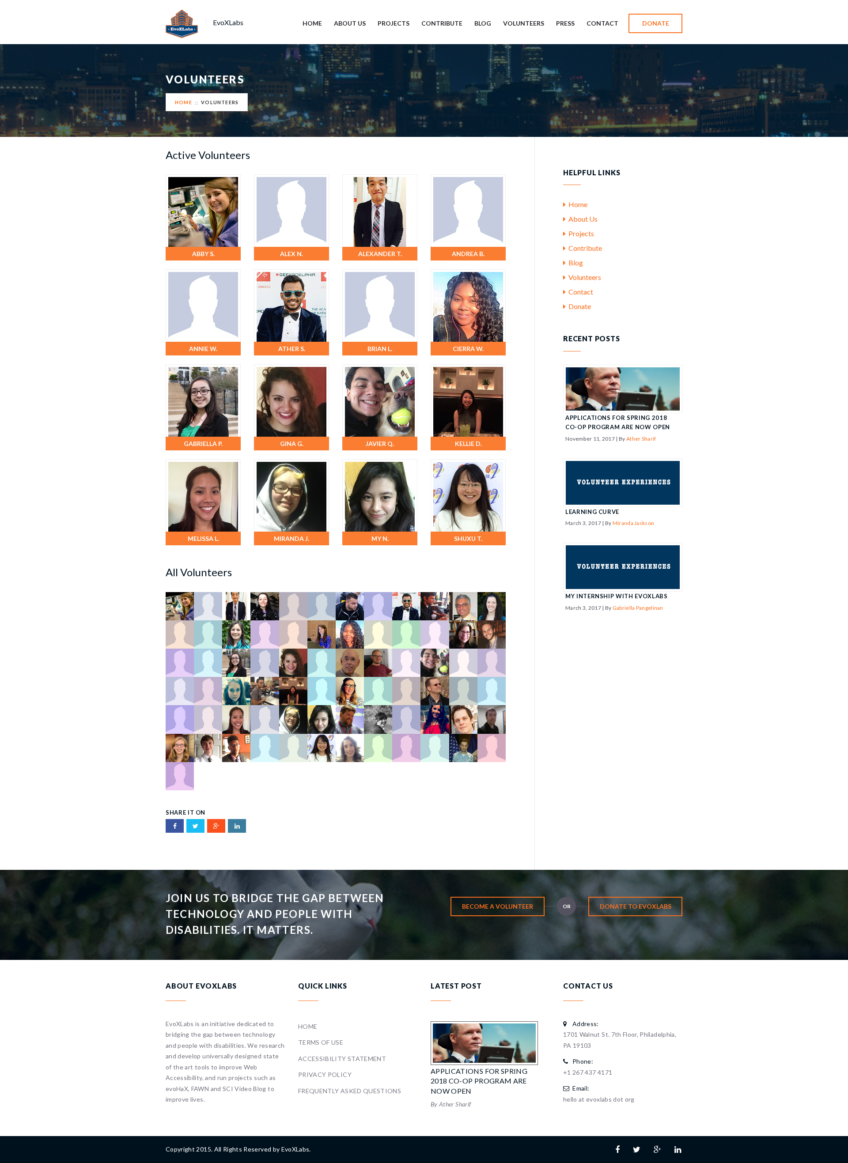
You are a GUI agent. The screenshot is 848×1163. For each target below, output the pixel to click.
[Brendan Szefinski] (180, 634)
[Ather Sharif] (291, 305)
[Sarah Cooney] (180, 747)
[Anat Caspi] (264, 605)
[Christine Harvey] (321, 634)
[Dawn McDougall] (434, 634)
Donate (655, 23)
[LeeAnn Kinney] (350, 690)
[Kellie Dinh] (468, 400)
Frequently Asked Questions (349, 1091)
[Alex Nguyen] (291, 210)
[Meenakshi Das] (208, 718)
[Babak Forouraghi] (463, 605)
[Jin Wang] (491, 662)
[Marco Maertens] (434, 690)
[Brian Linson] (379, 305)
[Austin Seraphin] (434, 605)
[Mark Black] (463, 690)
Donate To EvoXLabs (635, 906)
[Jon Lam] (180, 690)
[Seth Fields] (236, 747)
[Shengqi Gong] (293, 747)
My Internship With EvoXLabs (616, 596)
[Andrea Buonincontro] (468, 210)
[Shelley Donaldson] (264, 747)
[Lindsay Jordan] (406, 690)
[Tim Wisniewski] (406, 747)
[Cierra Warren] (468, 305)
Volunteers (523, 23)
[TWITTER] (195, 826)
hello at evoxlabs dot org (599, 1099)
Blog (482, 23)
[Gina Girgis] (291, 400)
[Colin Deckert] (378, 634)
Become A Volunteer (497, 906)
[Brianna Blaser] (236, 634)
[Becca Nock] (491, 605)
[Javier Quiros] (379, 400)
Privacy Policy (325, 1074)
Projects (393, 23)
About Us (350, 23)
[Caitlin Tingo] (264, 634)
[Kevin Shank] (321, 690)
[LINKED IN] (237, 826)
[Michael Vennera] (264, 718)
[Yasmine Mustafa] (180, 775)
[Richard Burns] (463, 718)
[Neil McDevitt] (350, 718)
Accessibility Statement (342, 1058)
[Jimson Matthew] (463, 662)
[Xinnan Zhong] (491, 747)
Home (312, 23)
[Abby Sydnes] (203, 210)
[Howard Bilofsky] (350, 662)
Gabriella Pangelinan (638, 607)
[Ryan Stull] (491, 718)
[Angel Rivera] (350, 605)
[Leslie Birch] (378, 690)
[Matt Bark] (180, 718)
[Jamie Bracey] (406, 662)
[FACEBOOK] (175, 826)
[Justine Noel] (236, 690)
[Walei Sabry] (463, 747)
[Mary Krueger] (491, 690)
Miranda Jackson (634, 523)
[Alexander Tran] (379, 210)
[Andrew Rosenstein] (321, 605)
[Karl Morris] (264, 690)
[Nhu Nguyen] (378, 718)
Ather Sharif (641, 438)
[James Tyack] (378, 662)
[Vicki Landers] (434, 747)
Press (565, 23)
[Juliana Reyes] (208, 690)
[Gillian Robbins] (264, 662)
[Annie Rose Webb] (203, 305)
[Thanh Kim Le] (378, 747)
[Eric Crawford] (208, 662)
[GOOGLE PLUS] (216, 826)
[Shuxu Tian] (468, 494)
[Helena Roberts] (321, 662)
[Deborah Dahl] (463, 634)
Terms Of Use (320, 1042)
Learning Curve (592, 511)
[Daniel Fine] (406, 634)
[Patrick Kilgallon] (406, 718)
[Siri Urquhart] (350, 747)
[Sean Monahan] (208, 747)
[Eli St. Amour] (180, 662)
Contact (602, 23)
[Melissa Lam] (203, 494)
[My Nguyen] (379, 494)
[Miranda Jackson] (291, 494)
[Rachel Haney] (434, 718)
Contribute (441, 23)
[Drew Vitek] (491, 634)
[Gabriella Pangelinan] (203, 400)
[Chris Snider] (293, 634)
